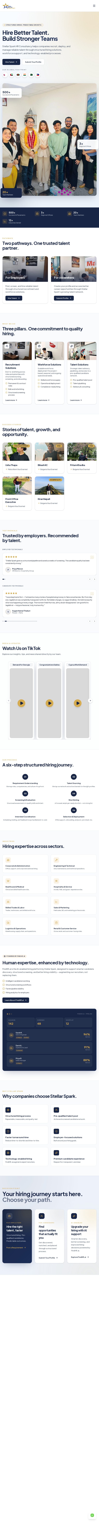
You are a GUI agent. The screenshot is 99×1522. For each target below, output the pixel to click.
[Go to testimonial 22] (29, 618)
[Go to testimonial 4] (7, 618)
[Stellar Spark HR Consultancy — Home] (8, 6)
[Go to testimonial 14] (19, 618)
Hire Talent (9, 62)
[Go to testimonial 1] (2, 576)
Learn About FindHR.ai (14, 997)
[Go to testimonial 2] (5, 576)
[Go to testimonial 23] (30, 618)
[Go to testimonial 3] (5, 618)
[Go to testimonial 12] (17, 618)
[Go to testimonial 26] (34, 618)
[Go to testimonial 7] (11, 618)
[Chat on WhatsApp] (92, 1515)
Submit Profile (62, 298)
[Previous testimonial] (90, 576)
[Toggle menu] (94, 5)
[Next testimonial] (95, 576)
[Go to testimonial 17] (23, 618)
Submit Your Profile (33, 62)
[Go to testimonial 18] (24, 618)
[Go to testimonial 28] (36, 618)
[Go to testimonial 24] (31, 618)
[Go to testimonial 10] (14, 618)
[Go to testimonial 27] (35, 618)
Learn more (10, 400)
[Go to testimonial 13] (18, 618)
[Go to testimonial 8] (12, 618)
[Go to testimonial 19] (25, 618)
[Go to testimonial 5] (8, 618)
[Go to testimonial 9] (13, 618)
